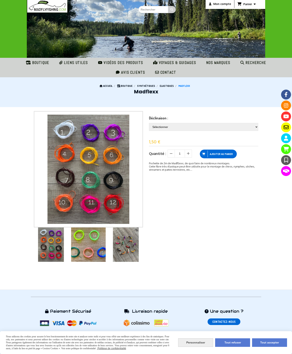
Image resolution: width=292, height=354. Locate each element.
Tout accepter (269, 342)
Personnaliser (195, 342)
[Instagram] (286, 105)
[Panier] (286, 149)
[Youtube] (286, 116)
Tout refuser (232, 342)
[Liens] (286, 171)
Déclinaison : (158, 118)
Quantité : (157, 153)
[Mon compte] (286, 138)
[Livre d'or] (286, 160)
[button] (137, 244)
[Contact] (286, 127)
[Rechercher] (172, 9)
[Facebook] (286, 95)
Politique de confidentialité (111, 348)
